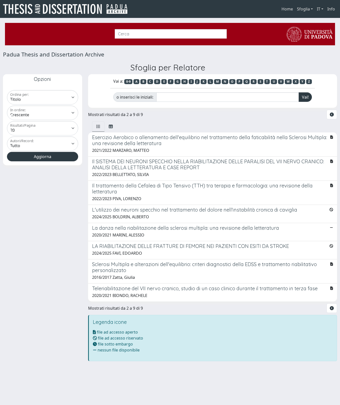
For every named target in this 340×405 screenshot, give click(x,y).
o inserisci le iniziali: (134, 97)
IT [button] (318, 9)
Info (331, 9)
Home (287, 9)
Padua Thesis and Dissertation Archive (53, 54)
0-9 (128, 81)
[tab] (98, 126)
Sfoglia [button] (303, 9)
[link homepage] (67, 9)
